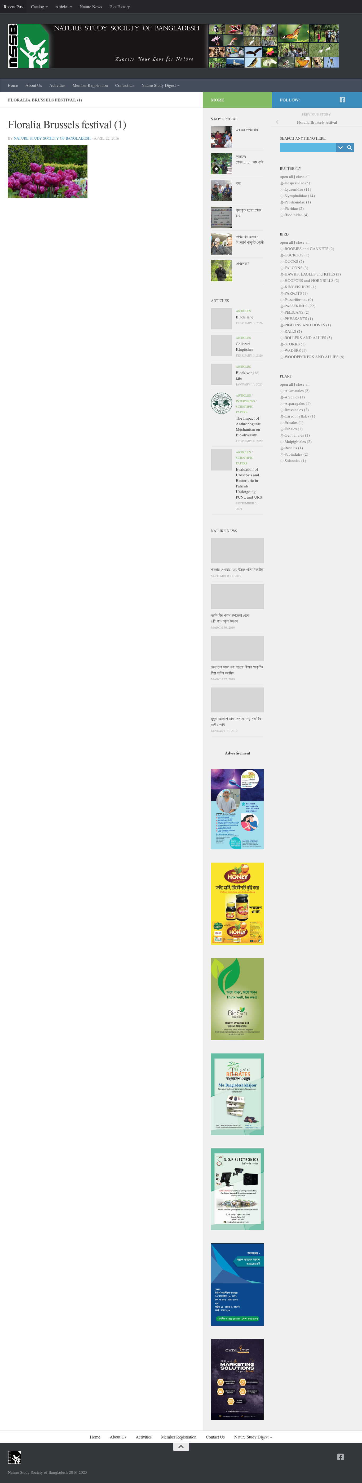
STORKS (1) (295, 344)
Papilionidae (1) (298, 202)
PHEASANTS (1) (299, 318)
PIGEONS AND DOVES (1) (308, 324)
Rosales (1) (294, 447)
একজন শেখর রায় (247, 129)
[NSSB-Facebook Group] (351, 99)
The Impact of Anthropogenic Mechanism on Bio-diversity (248, 426)
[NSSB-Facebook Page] (342, 99)
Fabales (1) (294, 428)
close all (303, 176)
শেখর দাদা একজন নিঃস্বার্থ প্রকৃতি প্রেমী (250, 239)
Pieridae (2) (294, 208)
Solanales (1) (295, 460)
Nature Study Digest (159, 85)
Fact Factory (119, 6)
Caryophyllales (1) (300, 416)
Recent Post (14, 6)
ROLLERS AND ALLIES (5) (308, 337)
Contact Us (124, 85)
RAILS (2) (293, 331)
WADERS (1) (296, 350)
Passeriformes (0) (299, 299)
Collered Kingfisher (244, 346)
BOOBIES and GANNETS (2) (309, 248)
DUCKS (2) (294, 261)
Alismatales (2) (297, 390)
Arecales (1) (295, 396)
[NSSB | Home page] (173, 46)
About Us (33, 85)
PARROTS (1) (296, 293)
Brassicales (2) (297, 409)
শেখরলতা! (242, 263)
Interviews (245, 401)
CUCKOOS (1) (297, 254)
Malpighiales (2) (298, 441)
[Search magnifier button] (349, 147)
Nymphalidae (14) (300, 195)
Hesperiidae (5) (297, 182)
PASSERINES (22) (300, 305)
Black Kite (244, 316)
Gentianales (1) (297, 435)
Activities (57, 85)
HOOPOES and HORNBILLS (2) (312, 280)
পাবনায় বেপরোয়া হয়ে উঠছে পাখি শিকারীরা (237, 569)
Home (13, 85)
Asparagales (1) (298, 403)
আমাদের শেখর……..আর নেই (249, 159)
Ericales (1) (294, 422)
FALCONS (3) (296, 267)
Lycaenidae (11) (298, 189)
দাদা (238, 183)
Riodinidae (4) (296, 214)
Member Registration (90, 85)
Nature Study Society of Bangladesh (52, 138)
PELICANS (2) (297, 312)
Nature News (91, 6)
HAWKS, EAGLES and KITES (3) (313, 274)
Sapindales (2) (296, 454)
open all (286, 176)
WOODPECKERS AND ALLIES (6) (314, 356)
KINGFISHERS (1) (300, 286)
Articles (61, 6)
